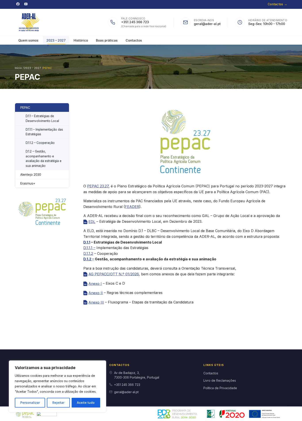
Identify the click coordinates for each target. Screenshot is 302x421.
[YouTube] (26, 4)
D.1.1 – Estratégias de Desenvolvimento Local (42, 118)
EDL (91, 221)
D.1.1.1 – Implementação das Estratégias (44, 132)
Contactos (277, 4)
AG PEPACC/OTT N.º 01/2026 (113, 274)
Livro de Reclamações (219, 380)
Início (19, 68)
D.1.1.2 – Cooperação (40, 143)
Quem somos (28, 40)
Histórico (81, 40)
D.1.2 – (88, 259)
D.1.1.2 (88, 253)
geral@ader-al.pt (207, 24)
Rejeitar (58, 402)
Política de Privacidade (220, 388)
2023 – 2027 (56, 40)
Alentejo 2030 (30, 174)
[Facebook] (18, 4)
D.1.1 (86, 242)
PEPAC (25, 107)
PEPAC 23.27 (98, 186)
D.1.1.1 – (89, 248)
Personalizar (30, 402)
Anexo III (96, 302)
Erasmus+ (27, 183)
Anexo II (95, 293)
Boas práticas (107, 40)
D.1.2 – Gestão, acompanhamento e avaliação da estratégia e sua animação (43, 159)
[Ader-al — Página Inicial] (29, 22)
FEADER (132, 206)
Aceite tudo (86, 402)
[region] (57, 386)
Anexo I (95, 283)
